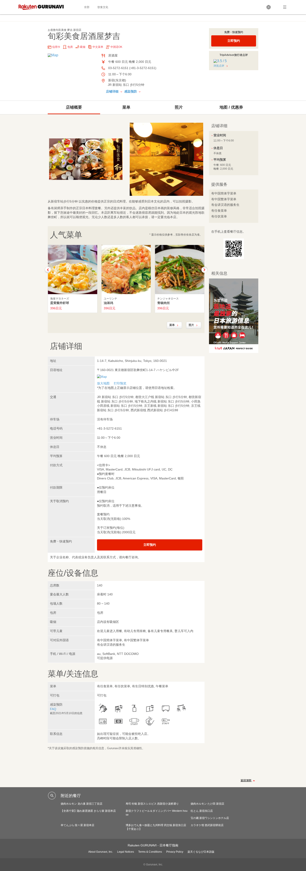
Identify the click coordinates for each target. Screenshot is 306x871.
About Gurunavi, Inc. (100, 851)
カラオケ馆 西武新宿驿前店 (207, 825)
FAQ (53, 709)
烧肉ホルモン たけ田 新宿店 (207, 803)
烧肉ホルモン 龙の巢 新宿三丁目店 (81, 803)
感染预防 (131, 91)
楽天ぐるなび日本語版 (200, 851)
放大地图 (103, 383)
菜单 (126, 107)
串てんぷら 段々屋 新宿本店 (77, 825)
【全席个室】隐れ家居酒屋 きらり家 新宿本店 (88, 810)
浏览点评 (218, 65)
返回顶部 (246, 780)
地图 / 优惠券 (231, 107)
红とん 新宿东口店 (202, 810)
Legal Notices (125, 851)
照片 (179, 107)
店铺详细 (112, 91)
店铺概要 (74, 107)
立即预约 (233, 40)
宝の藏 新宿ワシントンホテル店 (210, 818)
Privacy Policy (174, 851)
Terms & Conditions (150, 851)
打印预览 (120, 383)
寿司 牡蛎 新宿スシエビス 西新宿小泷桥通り (152, 803)
